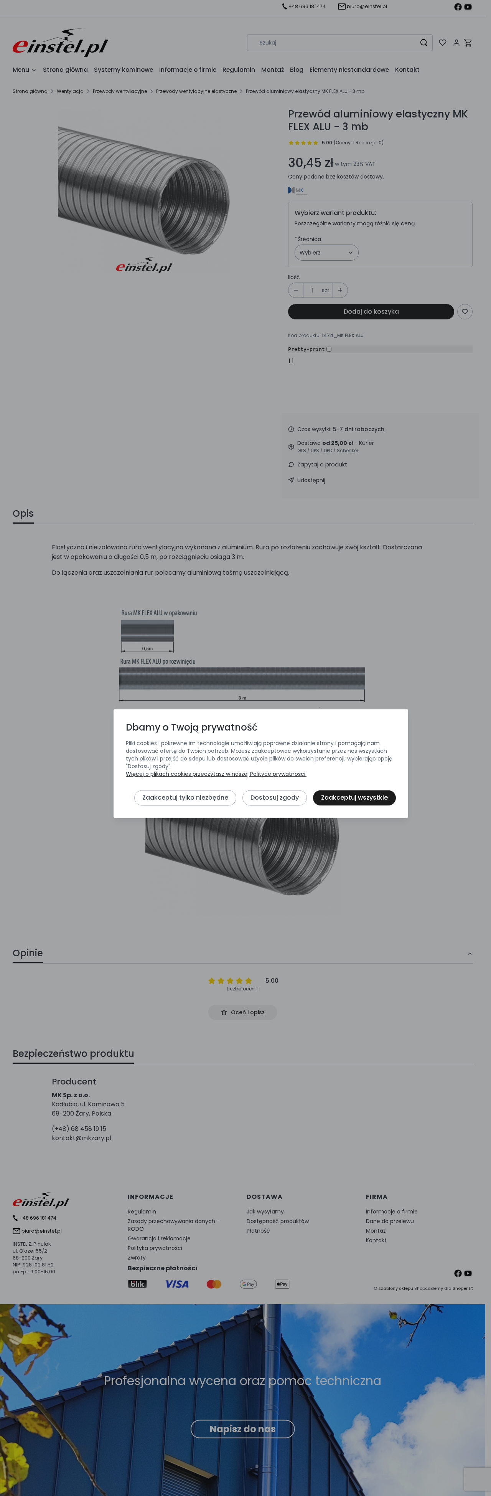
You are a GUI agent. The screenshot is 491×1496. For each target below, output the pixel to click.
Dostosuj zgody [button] (274, 797)
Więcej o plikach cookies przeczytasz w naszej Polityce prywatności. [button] (216, 774)
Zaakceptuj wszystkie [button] (354, 797)
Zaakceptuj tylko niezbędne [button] (185, 797)
